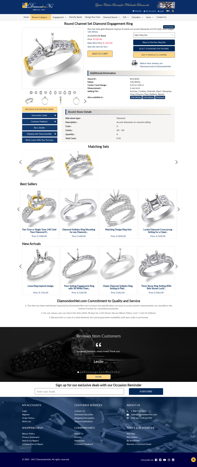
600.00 (82, 236)
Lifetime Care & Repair (32, 444)
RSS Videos (132, 437)
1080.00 (43, 236)
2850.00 (122, 236)
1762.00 (44, 292)
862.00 (121, 292)
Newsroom (79, 440)
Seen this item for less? (98, 46)
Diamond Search (110, 17)
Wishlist (138, 11)
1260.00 (83, 292)
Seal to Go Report (30, 440)
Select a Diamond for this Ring (154, 49)
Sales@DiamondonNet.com (144, 414)
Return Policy (28, 433)
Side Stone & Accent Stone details (39, 109)
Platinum (160, 97)
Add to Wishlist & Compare (154, 55)
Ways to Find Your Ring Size (154, 42)
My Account (150, 11)
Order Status (28, 418)
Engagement (58, 17)
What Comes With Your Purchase (39, 140)
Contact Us (161, 17)
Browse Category (40, 17)
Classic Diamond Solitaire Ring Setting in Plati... (118, 287)
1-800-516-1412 (138, 411)
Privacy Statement (30, 437)
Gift (125, 17)
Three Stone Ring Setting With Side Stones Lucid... (156, 287)
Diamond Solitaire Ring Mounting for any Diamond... (78, 230)
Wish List (26, 421)
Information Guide (39, 115)
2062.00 (160, 292)
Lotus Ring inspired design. (41, 286)
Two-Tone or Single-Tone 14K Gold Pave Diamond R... (39, 230)
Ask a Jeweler (39, 128)
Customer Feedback (39, 121)
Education (136, 17)
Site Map (131, 433)
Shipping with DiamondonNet (39, 134)
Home (26, 17)
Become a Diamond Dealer (139, 444)
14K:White (136, 97)
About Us (78, 433)
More (98, 376)
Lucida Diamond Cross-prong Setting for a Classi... (157, 230)
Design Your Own (92, 17)
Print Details (169, 27)
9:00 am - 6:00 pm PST (141, 418)
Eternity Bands (75, 17)
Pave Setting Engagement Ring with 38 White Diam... (79, 287)
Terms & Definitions (83, 421)
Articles (78, 437)
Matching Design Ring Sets (118, 229)
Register (26, 414)
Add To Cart (100, 53)
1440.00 (161, 236)
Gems (149, 17)
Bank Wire (92, 43)
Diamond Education (83, 414)
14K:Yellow (148, 97)
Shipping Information (84, 418)
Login (161, 11)
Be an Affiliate (133, 440)
